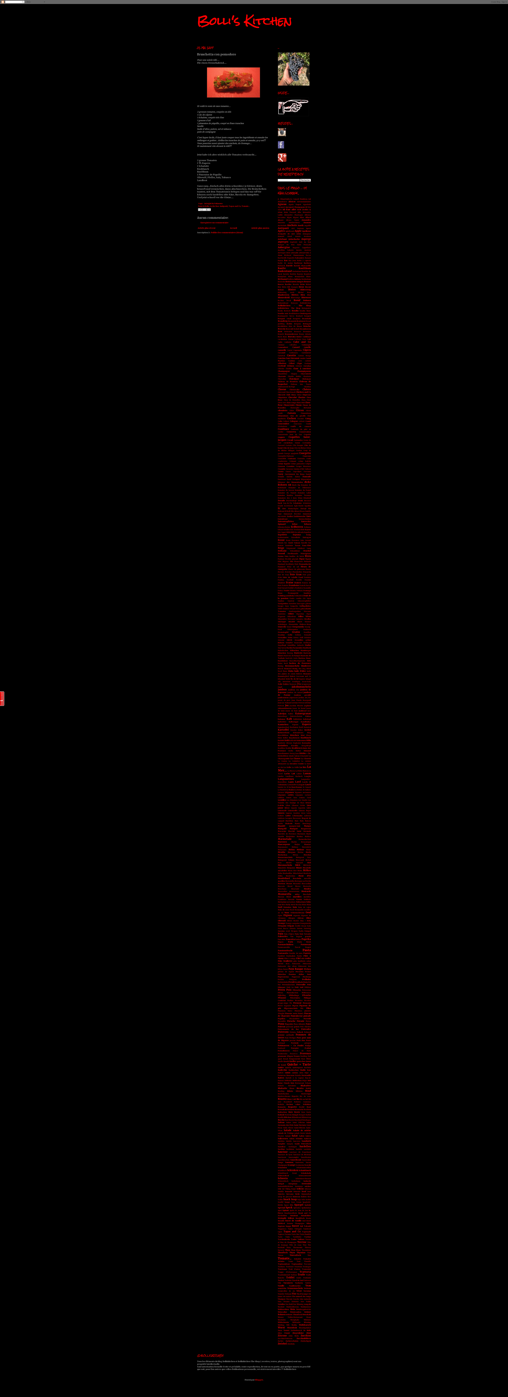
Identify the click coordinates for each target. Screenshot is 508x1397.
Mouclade (295, 889)
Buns (285, 337)
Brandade (306, 319)
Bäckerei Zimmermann (294, 255)
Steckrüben (282, 1216)
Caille (280, 342)
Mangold (282, 828)
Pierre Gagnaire (284, 1006)
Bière (284, 287)
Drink (300, 501)
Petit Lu (290, 987)
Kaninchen (283, 724)
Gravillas (307, 632)
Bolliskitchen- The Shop (289, 308)
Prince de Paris (302, 1051)
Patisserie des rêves (287, 966)
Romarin (281, 1107)
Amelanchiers (294, 223)
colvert (302, 421)
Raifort (280, 1073)
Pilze (308, 1008)
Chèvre (307, 389)
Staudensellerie (290, 1213)
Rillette (290, 1091)
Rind (308, 1090)
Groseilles (299, 640)
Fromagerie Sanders (299, 593)
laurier (280, 787)
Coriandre (298, 440)
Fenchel (307, 551)
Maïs (302, 821)
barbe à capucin (304, 261)
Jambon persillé (302, 695)
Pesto (305, 982)
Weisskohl (306, 1315)
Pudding (303, 1056)
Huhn (290, 671)
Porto (308, 1040)
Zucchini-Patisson (285, 1338)
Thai (304, 1245)
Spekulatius (306, 1208)
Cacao (290, 339)
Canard (296, 347)
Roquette (292, 1107)
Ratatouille (306, 1075)
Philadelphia (295, 998)
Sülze (308, 1223)
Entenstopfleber (286, 521)
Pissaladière (294, 1019)
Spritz (292, 1210)
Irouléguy (296, 682)
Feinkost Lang (304, 548)
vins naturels (305, 1299)
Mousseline (282, 891)
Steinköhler (306, 1216)
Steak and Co (304, 1213)
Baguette (291, 258)
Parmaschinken (285, 944)
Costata (288, 445)
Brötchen (288, 332)
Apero (308, 228)
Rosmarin (299, 1109)
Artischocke (294, 239)
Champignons (304, 371)
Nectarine (282, 902)
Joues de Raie (292, 711)
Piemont (297, 1003)
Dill (289, 485)
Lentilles (282, 800)
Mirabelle (307, 868)
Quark (286, 1061)
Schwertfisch (283, 1181)
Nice (283, 905)
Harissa (301, 658)
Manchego (306, 823)
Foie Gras (296, 574)
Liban (288, 805)
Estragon (307, 537)
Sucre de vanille (293, 1220)
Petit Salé (299, 987)
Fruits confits (295, 598)
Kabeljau (282, 713)
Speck (289, 1207)
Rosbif (301, 1107)
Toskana (281, 1267)
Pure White (306, 1059)
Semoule (288, 1191)
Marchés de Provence (287, 834)
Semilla (281, 1191)
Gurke (308, 645)
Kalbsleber (282, 722)
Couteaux (292, 459)
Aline (302, 217)
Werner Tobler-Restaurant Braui (294, 1317)
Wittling (281, 1325)
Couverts (301, 459)
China (293, 395)
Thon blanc (296, 1250)
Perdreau (307, 977)
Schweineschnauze (303, 1179)
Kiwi (303, 735)
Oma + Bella (305, 921)
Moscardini (306, 884)
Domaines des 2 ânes (287, 498)
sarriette (307, 1149)
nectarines (291, 902)
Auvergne (282, 253)
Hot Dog (302, 669)
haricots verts (292, 658)
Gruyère (289, 643)
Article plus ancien (260, 228)
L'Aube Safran (294, 756)
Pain (280, 933)
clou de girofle (297, 416)
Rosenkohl (282, 1109)
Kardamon (294, 727)
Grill (301, 638)
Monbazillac (287, 873)
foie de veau (283, 575)
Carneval (281, 356)
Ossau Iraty (306, 926)
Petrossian (306, 990)
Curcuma (307, 472)
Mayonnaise (283, 847)
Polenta (293, 1032)
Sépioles (281, 1194)
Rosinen (290, 1109)
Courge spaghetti (291, 453)
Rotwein (288, 1115)
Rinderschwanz (284, 1096)
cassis (302, 358)
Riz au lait (304, 1099)
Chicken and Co (303, 392)
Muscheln (307, 894)
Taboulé (307, 1226)
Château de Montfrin (288, 382)
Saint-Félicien (299, 1128)
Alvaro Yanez (292, 220)
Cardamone (306, 353)
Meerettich (306, 847)
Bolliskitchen (305, 303)
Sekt (279, 1189)
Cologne (294, 421)
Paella (301, 931)
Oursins (281, 931)
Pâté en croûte (303, 958)
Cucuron (289, 469)
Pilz (301, 1008)
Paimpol (308, 931)
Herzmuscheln (292, 666)
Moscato (281, 886)
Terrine (301, 1242)
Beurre (307, 281)
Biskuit (281, 290)
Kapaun (295, 725)
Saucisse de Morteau (302, 1155)
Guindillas (291, 645)
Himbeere (306, 666)
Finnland (281, 564)
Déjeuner (281, 482)
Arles (298, 234)
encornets (282, 516)
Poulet (300, 1045)
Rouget (295, 1115)
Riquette (295, 1096)
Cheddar (307, 387)
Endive (290, 516)
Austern (307, 250)
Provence (305, 1053)
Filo (291, 561)
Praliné (308, 1048)
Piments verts (291, 1013)
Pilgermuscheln (291, 1008)
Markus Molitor (304, 836)
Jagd (280, 687)
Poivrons (283, 1031)
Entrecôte (306, 521)
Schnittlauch (305, 1170)
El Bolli (288, 511)
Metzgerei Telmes (286, 860)
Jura (309, 711)
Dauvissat (282, 479)
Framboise (294, 585)
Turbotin (288, 1280)
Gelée (280, 609)
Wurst (281, 1327)
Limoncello (292, 811)
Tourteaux (282, 1269)
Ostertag (307, 928)
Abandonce (282, 202)
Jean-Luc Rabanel (285, 703)
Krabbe (288, 748)
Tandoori (307, 1229)
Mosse (297, 886)
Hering (280, 666)
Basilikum (305, 268)
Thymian (301, 1252)
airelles (305, 210)
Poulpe (308, 1046)
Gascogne (301, 604)
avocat (302, 253)
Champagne (284, 371)
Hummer (307, 674)
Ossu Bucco (283, 928)
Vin (294, 1293)
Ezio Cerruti (306, 540)
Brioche (307, 326)
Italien (286, 684)
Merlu (308, 852)
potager (308, 1043)
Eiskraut (281, 511)
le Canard (307, 787)
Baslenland (296, 271)
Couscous (307, 456)
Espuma (297, 534)
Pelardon (282, 974)
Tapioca (281, 1234)
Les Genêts (302, 800)
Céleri (291, 363)
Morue (289, 884)
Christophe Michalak (300, 408)
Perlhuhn (306, 979)
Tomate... (246, 206)
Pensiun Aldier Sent (300, 974)
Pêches (307, 969)
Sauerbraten (306, 1157)
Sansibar (282, 1147)
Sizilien (304, 1197)
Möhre (307, 870)
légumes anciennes (303, 792)
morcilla (307, 878)
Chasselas (282, 379)
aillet (293, 209)
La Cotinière (294, 761)
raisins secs (297, 1073)
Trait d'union (294, 1269)
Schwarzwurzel (305, 1176)
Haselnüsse (283, 661)
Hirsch (280, 669)
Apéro (281, 231)
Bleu (303, 295)
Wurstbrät (292, 1327)
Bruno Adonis (305, 334)
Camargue (306, 345)
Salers (308, 1136)
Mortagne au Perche (303, 881)
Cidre (291, 411)
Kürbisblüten (283, 756)
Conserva (291, 432)
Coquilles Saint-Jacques (294, 438)
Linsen (281, 813)
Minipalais (291, 868)
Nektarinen (301, 902)
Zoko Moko (294, 1336)
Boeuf (297, 300)
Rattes (281, 1078)
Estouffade (295, 537)
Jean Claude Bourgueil (301, 700)
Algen (289, 217)
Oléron (300, 918)
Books (280, 311)
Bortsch (287, 311)
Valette (308, 1283)
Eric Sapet (282, 532)
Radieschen (294, 1070)
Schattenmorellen (303, 1168)
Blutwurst (306, 297)
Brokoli (297, 329)
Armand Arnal (285, 236)
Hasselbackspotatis (297, 661)
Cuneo (288, 472)
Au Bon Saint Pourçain (299, 245)
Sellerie (300, 1189)
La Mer (303, 767)
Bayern (300, 274)
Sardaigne (293, 1147)
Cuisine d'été (299, 469)
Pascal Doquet (303, 947)
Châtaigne (306, 379)
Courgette (305, 453)
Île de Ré (294, 679)
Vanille (281, 1286)
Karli (301, 727)
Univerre (307, 1280)
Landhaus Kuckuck (294, 776)
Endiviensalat (299, 516)
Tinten (280, 1255)
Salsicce (307, 1139)
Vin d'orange (302, 1294)
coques (281, 437)
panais (308, 936)
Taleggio (298, 1229)
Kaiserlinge (282, 716)
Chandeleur (282, 374)
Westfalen (282, 1320)
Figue (302, 559)
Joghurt (307, 706)
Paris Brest (304, 942)
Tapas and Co (235, 206)
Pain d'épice (289, 934)
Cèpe (299, 363)
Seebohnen (295, 1181)
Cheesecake (294, 390)
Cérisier (299, 366)
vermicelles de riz (286, 1291)
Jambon (282, 689)
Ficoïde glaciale (291, 559)
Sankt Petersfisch (303, 1144)
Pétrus (280, 993)
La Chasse (295, 758)
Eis (309, 509)
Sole (303, 1200)
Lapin (291, 782)
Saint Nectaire (300, 1125)
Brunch (281, 334)
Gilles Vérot (304, 616)
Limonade (282, 811)
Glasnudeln (293, 624)
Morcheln (297, 878)
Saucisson (282, 1157)
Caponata (297, 350)
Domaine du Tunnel (287, 493)
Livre (303, 813)
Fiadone (281, 559)
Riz (298, 1099)
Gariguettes (283, 604)
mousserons (294, 891)
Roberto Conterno (302, 1102)
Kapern (306, 724)
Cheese (282, 389)
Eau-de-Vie (287, 503)
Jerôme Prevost (298, 703)
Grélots (298, 635)
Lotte (288, 815)
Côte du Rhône (300, 448)
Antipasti (224, 206)
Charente (282, 376)
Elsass (302, 511)
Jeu (287, 705)
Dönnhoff (307, 498)
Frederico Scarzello (303, 588)
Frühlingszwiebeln (286, 596)
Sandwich (306, 1141)
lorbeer (281, 816)
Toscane (307, 1264)
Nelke (308, 902)
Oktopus (291, 918)
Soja (299, 1200)
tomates (297, 1259)
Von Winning (298, 1304)
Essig (308, 535)
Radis (303, 1070)
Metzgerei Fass (303, 857)
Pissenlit (307, 1019)
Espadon (307, 532)
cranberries (282, 461)
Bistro (292, 289)
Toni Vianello (304, 1261)
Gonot (289, 627)
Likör (309, 808)
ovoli (288, 931)
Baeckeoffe (282, 258)
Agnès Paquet (295, 204)
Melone (300, 849)
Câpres (307, 350)
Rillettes (299, 1091)
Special (281, 1208)
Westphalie (294, 1320)
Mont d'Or (304, 876)
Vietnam (288, 1294)
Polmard (307, 1032)
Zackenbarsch (296, 1330)
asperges (283, 241)
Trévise (294, 1275)
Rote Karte (306, 1112)
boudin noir (283, 313)
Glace (299, 622)
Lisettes (296, 813)
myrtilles (297, 897)
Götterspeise (292, 629)
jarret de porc (284, 700)
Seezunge (299, 1186)
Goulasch (307, 629)
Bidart (308, 284)
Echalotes (297, 503)
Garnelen (292, 604)
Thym (292, 1252)
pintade (307, 1016)
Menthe (281, 852)
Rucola (281, 1120)
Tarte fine (295, 1234)
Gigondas (300, 614)
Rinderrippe (306, 1094)
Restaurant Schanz (303, 1083)
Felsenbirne (295, 551)
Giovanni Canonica (295, 619)
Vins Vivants (284, 1302)
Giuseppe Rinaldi (286, 622)
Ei (279, 508)
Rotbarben (282, 1112)
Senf (304, 1191)
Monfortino (290, 876)
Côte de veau (288, 448)
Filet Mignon (283, 561)
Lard (298, 781)
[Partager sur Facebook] (207, 209)
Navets (299, 899)
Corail (290, 440)
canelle (307, 347)
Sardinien (290, 1149)
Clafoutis (291, 413)
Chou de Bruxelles (292, 400)
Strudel (281, 1221)
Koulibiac (281, 748)
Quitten (288, 1068)
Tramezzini (306, 1269)
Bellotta (297, 279)
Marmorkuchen (304, 839)
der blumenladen (295, 482)
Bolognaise (306, 308)
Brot (280, 331)
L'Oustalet (304, 756)
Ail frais (286, 209)
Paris (290, 942)
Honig (295, 669)
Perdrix (281, 979)
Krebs (291, 751)
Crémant (292, 461)
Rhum (292, 1088)
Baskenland (285, 271)
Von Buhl (289, 1304)
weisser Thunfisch (294, 1315)
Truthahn (307, 1278)
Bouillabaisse (294, 313)
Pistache (291, 1021)
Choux (299, 405)
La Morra (291, 771)
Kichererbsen (283, 733)
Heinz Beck (283, 663)
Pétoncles (297, 990)
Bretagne (307, 324)
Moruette (297, 884)
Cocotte (300, 419)
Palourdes (283, 936)
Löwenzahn (297, 816)
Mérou (295, 855)
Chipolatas (282, 397)
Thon (287, 1250)
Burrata (292, 336)
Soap (294, 1199)
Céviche (281, 369)
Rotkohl (281, 1115)
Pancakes (281, 939)
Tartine (307, 1237)
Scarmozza (299, 1165)
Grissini (281, 640)
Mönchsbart (298, 873)
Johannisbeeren (285, 708)
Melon (292, 849)
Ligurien (301, 808)
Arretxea (307, 236)
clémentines (283, 416)
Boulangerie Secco (286, 316)
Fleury (308, 569)
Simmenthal (306, 1194)
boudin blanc (305, 311)
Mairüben (289, 821)
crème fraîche (304, 461)
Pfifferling (282, 995)
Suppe (288, 1226)
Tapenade (306, 1232)
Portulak (294, 1043)
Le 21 (286, 787)
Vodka (308, 1302)
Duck (280, 503)
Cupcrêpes (297, 472)
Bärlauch (281, 266)
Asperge (306, 239)
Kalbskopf (307, 719)
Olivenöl (282, 920)
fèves (308, 556)
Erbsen (307, 524)
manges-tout (294, 826)
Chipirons (306, 395)
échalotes (307, 503)
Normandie (299, 910)
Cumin (281, 472)
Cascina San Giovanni (288, 358)
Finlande (307, 561)
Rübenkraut (296, 1117)
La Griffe (295, 767)
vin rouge (307, 1296)
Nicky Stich (290, 905)
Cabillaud (307, 337)
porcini (293, 1040)
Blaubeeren (283, 295)
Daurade (307, 476)
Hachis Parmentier (295, 648)
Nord (292, 910)
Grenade (307, 635)
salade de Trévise (286, 1133)
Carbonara (293, 353)
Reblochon (297, 1081)
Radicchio (282, 1070)
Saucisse (283, 1151)
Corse (297, 443)
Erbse (295, 524)
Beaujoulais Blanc (303, 277)
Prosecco (294, 1054)
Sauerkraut (295, 1160)
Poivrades (306, 1029)
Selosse (308, 1189)
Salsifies (281, 1141)
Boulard (299, 316)
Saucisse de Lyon (285, 1155)
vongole (307, 1304)
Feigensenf (291, 548)
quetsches (301, 1061)
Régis (304, 1081)
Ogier (280, 915)
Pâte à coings (290, 958)
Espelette (282, 534)
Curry (280, 474)
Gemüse (286, 609)
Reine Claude (284, 1083)
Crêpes (308, 464)
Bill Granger (292, 287)
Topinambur (297, 1264)
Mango (307, 826)
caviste (308, 361)
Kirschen (294, 735)
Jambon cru (293, 690)
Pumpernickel (294, 1059)
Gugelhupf (282, 645)
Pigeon (295, 1006)
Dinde (294, 485)
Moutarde (306, 891)
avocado (294, 253)
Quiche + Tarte (299, 1064)
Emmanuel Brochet (292, 514)
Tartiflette (297, 1237)
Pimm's (300, 1013)
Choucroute (289, 405)
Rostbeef (307, 1109)
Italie (280, 684)
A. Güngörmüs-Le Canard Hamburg (292, 199)
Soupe (287, 1202)
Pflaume (282, 998)
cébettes (282, 363)
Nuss (286, 912)
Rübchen (287, 1117)
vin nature (287, 1296)
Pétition (308, 987)
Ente (308, 516)
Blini (309, 295)
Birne (301, 287)
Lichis (302, 805)
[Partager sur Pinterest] (209, 209)
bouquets (296, 319)
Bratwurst (301, 321)
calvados (293, 345)
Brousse (297, 332)
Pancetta (290, 939)
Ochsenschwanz (297, 913)
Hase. (308, 658)
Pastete (307, 953)
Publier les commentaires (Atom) (227, 232)
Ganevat (291, 601)
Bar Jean (292, 261)
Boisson (294, 303)
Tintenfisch (295, 1255)
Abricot (292, 201)
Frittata (300, 591)
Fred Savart (282, 588)
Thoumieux (306, 1250)
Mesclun (307, 855)
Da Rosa (300, 474)
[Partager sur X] (204, 209)
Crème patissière (298, 464)
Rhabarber (306, 1085)
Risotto (282, 1099)
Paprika (306, 939)
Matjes (297, 844)
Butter (299, 337)
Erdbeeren (297, 526)
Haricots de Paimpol (292, 656)
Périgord (292, 979)
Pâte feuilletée (285, 961)
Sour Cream (296, 1202)
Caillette (287, 342)
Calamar (281, 345)
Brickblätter (282, 326)
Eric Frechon (295, 530)
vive (302, 1302)
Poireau (281, 1026)
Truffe (301, 1274)
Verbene (307, 1288)
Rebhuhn (288, 1081)
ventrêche (282, 1288)
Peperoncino (283, 977)
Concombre (283, 423)
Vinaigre (281, 1299)
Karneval (307, 727)
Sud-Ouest (306, 1221)
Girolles (307, 619)
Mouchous (282, 889)
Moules (307, 889)
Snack (286, 1199)
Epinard (281, 524)
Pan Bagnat (296, 936)
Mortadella (289, 881)
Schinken (292, 1170)
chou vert (301, 403)
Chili (288, 395)
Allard (308, 217)
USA (279, 1283)
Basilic (282, 268)
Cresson (281, 466)
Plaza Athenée (299, 1024)
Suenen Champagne (295, 1223)
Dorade (281, 500)
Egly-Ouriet (298, 506)
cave (300, 361)
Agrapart (281, 207)
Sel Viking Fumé (289, 1189)
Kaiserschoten (296, 716)
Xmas (280, 1330)
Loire (309, 813)
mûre (297, 894)
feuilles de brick (296, 556)
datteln (289, 477)
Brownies (307, 332)
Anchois (292, 225)
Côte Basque (298, 445)
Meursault (300, 860)
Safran (281, 1122)
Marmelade (285, 839)
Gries (290, 638)
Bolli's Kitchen (244, 20)
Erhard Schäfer (284, 530)
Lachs (287, 773)
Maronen (282, 842)
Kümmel (307, 751)
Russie (291, 1120)
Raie (309, 1070)
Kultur (298, 751)
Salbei (301, 1136)
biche (302, 284)
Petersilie (301, 984)
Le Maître (290, 790)
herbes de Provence (300, 663)
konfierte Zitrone (285, 743)
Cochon (291, 418)
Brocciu (281, 329)
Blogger (259, 1380)
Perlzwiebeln (283, 982)
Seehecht (307, 1181)
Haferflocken (283, 650)
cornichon (288, 443)
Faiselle (304, 543)
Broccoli (289, 329)
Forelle (299, 580)
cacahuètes (282, 339)
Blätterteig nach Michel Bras (294, 292)
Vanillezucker (295, 1286)
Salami (288, 1136)
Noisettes (287, 907)
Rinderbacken (283, 1094)
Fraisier (285, 585)
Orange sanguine (293, 923)
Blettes (294, 295)
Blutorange (295, 298)
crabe (308, 459)
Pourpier (295, 1048)
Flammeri (281, 567)
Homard (287, 669)
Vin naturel (297, 1296)
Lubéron (281, 818)
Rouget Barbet (305, 1115)
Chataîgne (294, 379)
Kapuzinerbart (283, 727)
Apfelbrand (289, 231)
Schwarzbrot (283, 1176)
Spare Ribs (288, 1205)
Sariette (299, 1149)
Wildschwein (283, 1322)
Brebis (289, 324)
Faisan (297, 543)
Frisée (286, 591)
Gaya (287, 606)
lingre (308, 811)
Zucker (280, 1341)
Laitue (299, 774)
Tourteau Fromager (302, 1267)
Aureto (299, 250)
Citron (300, 410)
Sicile (297, 1194)
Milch (297, 865)
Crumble (281, 469)
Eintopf (303, 509)
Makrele (288, 823)
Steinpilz (282, 1218)
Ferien (281, 556)
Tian (309, 1253)
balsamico (299, 258)
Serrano (289, 1194)
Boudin (295, 311)
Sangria (290, 1144)
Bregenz (297, 324)
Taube (293, 1239)
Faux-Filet (306, 545)
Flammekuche (305, 564)
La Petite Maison (302, 771)
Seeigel (281, 1184)
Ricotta (300, 1088)
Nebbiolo (307, 899)
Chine (299, 395)
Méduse (295, 847)
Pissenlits (282, 1021)
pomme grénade (286, 1035)
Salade (287, 1130)
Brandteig (283, 321)
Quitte (281, 1067)
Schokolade (306, 1173)
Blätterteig (305, 290)
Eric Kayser (306, 530)
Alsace (280, 220)
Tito (309, 1255)
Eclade (280, 506)
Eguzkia (308, 506)
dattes (297, 477)
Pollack (300, 1032)
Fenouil (281, 553)
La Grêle (287, 767)
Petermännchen (288, 985)
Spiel (280, 1210)
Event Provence (292, 540)
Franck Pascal (305, 585)
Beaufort (307, 274)
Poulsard (281, 1048)
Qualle (280, 1061)
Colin (280, 421)
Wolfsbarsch (305, 1325)
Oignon (287, 915)
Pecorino (299, 972)
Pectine (308, 972)
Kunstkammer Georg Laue (288, 753)
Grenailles (282, 638)
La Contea (282, 761)
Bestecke (281, 282)
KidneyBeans (298, 733)
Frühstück (298, 596)
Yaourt (286, 1330)
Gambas (281, 601)
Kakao (308, 716)
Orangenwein (305, 923)
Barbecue (298, 263)
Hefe (309, 661)
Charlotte (307, 376)
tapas (280, 1232)
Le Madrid (282, 790)
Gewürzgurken (295, 611)
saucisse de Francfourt (300, 1152)
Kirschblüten (283, 735)
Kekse (300, 730)
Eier (284, 509)
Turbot (281, 1280)
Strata (308, 1218)
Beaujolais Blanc (285, 277)
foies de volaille (290, 577)
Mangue (294, 828)
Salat (295, 1135)
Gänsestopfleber (304, 601)
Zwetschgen (306, 1341)
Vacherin (299, 1283)
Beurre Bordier (285, 284)
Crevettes (290, 466)
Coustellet (282, 459)
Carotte (291, 355)
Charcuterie (306, 374)
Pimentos (298, 1011)
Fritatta (293, 591)
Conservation (305, 432)
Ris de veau (305, 1096)
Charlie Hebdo (294, 376)
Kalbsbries (297, 719)
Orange (281, 923)
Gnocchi (282, 627)
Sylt (301, 1226)
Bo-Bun (281, 300)
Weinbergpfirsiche (303, 1309)
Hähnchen (294, 650)
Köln (308, 740)
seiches (308, 1186)
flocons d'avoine (285, 572)
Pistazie (300, 1021)
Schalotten (282, 1168)
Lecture (281, 792)
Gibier (291, 614)
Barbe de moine (285, 263)
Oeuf (308, 912)
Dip (299, 485)
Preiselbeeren (284, 1051)
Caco (304, 339)
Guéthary (307, 643)
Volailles (281, 1304)
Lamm (307, 773)
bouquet (307, 316)
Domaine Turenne (303, 495)
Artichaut (282, 239)
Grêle (290, 635)
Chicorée (281, 395)
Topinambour (284, 1264)
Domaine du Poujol (303, 490)
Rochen (290, 1104)
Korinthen (283, 745)
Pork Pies (301, 1040)
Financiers (298, 561)
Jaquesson (293, 698)
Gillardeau (291, 616)
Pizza (281, 1023)
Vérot (299, 1291)
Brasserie (292, 321)
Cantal (289, 350)
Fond (300, 577)
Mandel (281, 826)
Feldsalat (282, 551)
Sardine (281, 1149)
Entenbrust (282, 519)
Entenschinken (305, 519)
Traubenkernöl (284, 1275)
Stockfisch (300, 1218)
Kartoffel (283, 729)
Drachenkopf (291, 501)
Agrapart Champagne (295, 207)
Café (309, 339)
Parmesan (306, 944)
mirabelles (282, 871)
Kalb (289, 718)
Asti (300, 242)
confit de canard (301, 426)
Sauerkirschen (284, 1160)
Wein (292, 1309)
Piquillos (281, 1019)
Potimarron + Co (287, 1045)
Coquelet (307, 434)
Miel (309, 863)
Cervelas (307, 366)
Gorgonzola (298, 627)
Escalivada (299, 532)
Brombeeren (305, 329)
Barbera (307, 263)
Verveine (307, 1291)
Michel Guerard (294, 863)
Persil (291, 982)
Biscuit (308, 287)
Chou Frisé (306, 400)
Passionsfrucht (285, 950)
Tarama (288, 1234)
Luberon (307, 816)
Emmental (307, 514)
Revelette (292, 1086)
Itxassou (292, 684)
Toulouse (290, 1267)
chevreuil (281, 392)
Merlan (300, 852)
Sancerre (296, 1141)
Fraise (289, 582)
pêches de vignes (286, 972)
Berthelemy (306, 279)
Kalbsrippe (293, 722)
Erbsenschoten (284, 527)
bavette (286, 274)
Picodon (307, 1000)
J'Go (299, 684)
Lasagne (301, 785)
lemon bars (291, 798)
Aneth (300, 225)
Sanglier (281, 1144)
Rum (286, 1120)
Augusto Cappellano (302, 248)
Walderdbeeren (292, 1307)
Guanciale (298, 643)
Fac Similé (288, 543)
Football (290, 580)
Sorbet (308, 1200)
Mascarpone (284, 844)
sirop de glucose (285, 1197)
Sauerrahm (306, 1160)
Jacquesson (306, 684)
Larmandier (292, 785)
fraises (297, 582)
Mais (296, 821)
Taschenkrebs (284, 1239)
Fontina (281, 580)
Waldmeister (306, 1307)
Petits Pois (284, 989)
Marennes (301, 834)
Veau (308, 1285)
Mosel (289, 886)
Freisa (280, 591)
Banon (280, 261)
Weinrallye (282, 1312)
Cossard (281, 445)
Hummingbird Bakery (286, 676)
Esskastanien (283, 537)
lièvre (287, 808)
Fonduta (307, 577)
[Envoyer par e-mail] (199, 209)
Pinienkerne (297, 1016)
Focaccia (307, 572)
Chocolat (292, 397)
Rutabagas (306, 1120)
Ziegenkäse (298, 1333)
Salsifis (289, 1141)
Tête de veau (295, 1245)
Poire (308, 1024)
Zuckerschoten (292, 1341)
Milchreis (307, 865)
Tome (290, 1261)
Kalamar (281, 719)
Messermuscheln (285, 857)
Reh (309, 1081)
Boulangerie (305, 313)
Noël (280, 907)
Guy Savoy (282, 648)
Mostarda (307, 886)
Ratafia (298, 1075)
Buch (280, 337)
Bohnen (307, 300)
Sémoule (296, 1191)
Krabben (296, 748)
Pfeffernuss (306, 993)
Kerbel (307, 730)
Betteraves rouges (294, 281)
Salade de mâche (302, 1130)
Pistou (308, 1021)
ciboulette (282, 410)
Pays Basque (296, 968)
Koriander (306, 743)
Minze (299, 868)
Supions (281, 1226)
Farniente (289, 545)
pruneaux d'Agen (285, 1056)
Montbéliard (284, 878)
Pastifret (281, 956)
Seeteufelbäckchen (285, 1186)
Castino (291, 361)
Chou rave (282, 403)
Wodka (294, 1325)
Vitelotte (295, 1302)
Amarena (281, 223)
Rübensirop (306, 1117)
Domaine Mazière (285, 495)
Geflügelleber (305, 606)
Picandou (299, 1000)
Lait (293, 773)
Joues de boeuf (298, 708)
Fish (296, 564)
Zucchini (306, 1335)
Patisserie (296, 964)
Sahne (288, 1122)
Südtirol (281, 1223)
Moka (280, 873)
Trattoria (305, 1271)
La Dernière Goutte (295, 764)
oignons (296, 915)
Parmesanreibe (284, 947)
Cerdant (307, 363)
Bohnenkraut (283, 303)
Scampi (291, 1165)
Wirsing (307, 1322)
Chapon (294, 374)
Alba (299, 212)
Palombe (307, 934)
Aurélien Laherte (286, 250)
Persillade (298, 982)
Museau (281, 897)
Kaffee (290, 714)
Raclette (307, 1068)
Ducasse (307, 501)
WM (287, 1325)
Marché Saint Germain (299, 831)
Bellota (291, 279)
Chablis (289, 369)
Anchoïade (282, 225)
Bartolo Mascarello (302, 266)
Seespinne (292, 1184)
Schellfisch (282, 1170)
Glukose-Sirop (305, 624)
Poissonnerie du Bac (288, 1029)
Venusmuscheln (295, 1288)
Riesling (281, 1091)
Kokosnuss (301, 740)
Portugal (281, 1043)
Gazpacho (294, 606)
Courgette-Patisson (286, 456)
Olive (308, 918)
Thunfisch (283, 1252)
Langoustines (286, 779)
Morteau (281, 884)
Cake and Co (302, 341)
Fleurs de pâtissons (296, 569)
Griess (296, 638)
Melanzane (282, 850)
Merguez (291, 852)
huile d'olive (300, 671)
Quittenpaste (297, 1068)
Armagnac (307, 234)
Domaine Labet (304, 493)
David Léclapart (293, 479)
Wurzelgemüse (305, 1328)
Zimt (308, 1333)
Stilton (291, 1218)
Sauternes (299, 1162)
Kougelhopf (306, 746)
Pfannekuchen (292, 993)
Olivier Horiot (293, 921)
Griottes (307, 638)
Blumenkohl (284, 297)
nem (279, 905)
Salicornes (283, 1138)
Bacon (308, 255)
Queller (292, 1061)
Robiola (281, 1104)
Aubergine (284, 247)
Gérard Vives (295, 609)
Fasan (297, 545)
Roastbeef (288, 1102)
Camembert (283, 347)
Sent (309, 1191)
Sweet (295, 1226)
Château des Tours (301, 384)
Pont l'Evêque (290, 1038)
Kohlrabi (292, 740)
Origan (290, 926)
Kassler (294, 730)
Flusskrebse (297, 572)
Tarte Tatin (284, 1237)
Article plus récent (207, 228)
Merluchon (282, 855)
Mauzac (307, 844)
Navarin (291, 899)
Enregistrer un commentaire (214, 222)
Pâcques (294, 931)
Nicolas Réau (301, 905)
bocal (289, 300)
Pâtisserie (307, 964)
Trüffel (290, 1277)
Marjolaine (290, 836)
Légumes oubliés (286, 795)
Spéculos (297, 1208)
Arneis (298, 236)
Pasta (307, 950)
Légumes (289, 792)
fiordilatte (290, 564)
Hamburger (306, 650)
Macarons (297, 818)
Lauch (308, 784)
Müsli (288, 897)
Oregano (282, 926)
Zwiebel (282, 1343)
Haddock (307, 648)
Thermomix (297, 1247)
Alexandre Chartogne (293, 215)
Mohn (299, 871)
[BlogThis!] (202, 209)
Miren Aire (292, 871)
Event (281, 540)
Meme (308, 850)
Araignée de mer (286, 234)
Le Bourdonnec (295, 787)
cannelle (282, 350)
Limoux (302, 811)
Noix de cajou (304, 907)
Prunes (297, 1056)
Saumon (289, 1162)
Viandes (281, 1294)
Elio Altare (295, 511)
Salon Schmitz (296, 1139)
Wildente (307, 1320)
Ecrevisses (288, 506)
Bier (279, 287)
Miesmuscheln (285, 865)
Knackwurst (294, 738)
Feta (286, 556)
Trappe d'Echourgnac (287, 1272)
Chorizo (301, 397)
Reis (292, 1083)
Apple (298, 231)
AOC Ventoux (297, 228)
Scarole (307, 1165)
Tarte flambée (305, 1234)
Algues (296, 217)
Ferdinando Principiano (299, 554)
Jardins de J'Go (304, 698)
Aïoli (299, 210)
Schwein (283, 1178)
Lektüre (281, 798)
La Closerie (306, 759)
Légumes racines (303, 795)
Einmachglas (293, 509)
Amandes (306, 220)
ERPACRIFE (290, 532)
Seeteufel (306, 1183)
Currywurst (290, 474)
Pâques (281, 942)
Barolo (289, 265)
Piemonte (307, 1003)
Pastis (299, 956)
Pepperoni (296, 977)
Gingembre (282, 619)
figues (308, 559)
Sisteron (296, 1197)
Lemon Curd (305, 798)
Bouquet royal (284, 319)
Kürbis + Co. (305, 753)
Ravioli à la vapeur (295, 1078)
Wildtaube (296, 1322)
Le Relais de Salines (303, 790)
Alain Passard (290, 212)
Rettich (281, 1086)
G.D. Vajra (307, 598)
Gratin (296, 632)
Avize (288, 253)
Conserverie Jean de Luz (290, 434)
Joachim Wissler (296, 706)
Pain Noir (299, 934)
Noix (295, 907)
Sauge (280, 1162)
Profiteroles (282, 1054)
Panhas (298, 939)
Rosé (309, 1107)
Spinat (285, 1210)
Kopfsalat (297, 743)
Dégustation (306, 479)
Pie (291, 1003)
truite (298, 1278)
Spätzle (308, 1205)
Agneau (282, 204)
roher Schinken (303, 1104)
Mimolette (282, 868)
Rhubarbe (282, 1088)
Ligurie (294, 808)
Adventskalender (304, 202)
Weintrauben (295, 1312)
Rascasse (290, 1075)
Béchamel (283, 279)
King (309, 733)
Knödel (281, 740)
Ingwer (302, 679)
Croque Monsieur (303, 466)
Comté (308, 421)
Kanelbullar (306, 722)
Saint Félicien (299, 1122)
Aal (309, 199)
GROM (289, 640)
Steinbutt (294, 1216)
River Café (291, 1099)
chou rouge (291, 403)
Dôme (300, 498)
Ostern (299, 928)
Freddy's (291, 588)
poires (297, 1027)
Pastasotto (283, 953)
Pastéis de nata (296, 953)
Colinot (286, 421)
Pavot (285, 969)
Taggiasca (282, 1229)
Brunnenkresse (291, 334)
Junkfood (303, 711)
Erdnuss (307, 527)
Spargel (298, 1204)
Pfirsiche (306, 995)
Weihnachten (283, 1309)
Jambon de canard (295, 692)
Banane (308, 258)
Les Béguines (292, 800)
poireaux (289, 1027)
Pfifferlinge (294, 995)
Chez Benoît (290, 392)
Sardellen (305, 1146)
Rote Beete (294, 1112)
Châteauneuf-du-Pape (286, 387)
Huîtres (299, 674)
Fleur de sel (293, 567)
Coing (308, 418)
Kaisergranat (303, 713)
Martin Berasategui (301, 842)
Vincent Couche (292, 1299)
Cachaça (297, 339)
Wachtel (281, 1307)
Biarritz (296, 284)
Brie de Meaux (295, 326)
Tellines (301, 1239)
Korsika (294, 746)
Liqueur (289, 813)
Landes (281, 776)
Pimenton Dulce (285, 1011)
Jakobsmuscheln (301, 686)
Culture (308, 469)
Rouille (281, 1117)
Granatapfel (283, 632)
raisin (287, 1072)
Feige (281, 548)
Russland (298, 1120)
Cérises (290, 366)
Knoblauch (306, 738)
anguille (307, 225)
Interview (286, 682)
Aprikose (306, 231)
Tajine (290, 1229)
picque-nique (283, 1003)
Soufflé (280, 1202)
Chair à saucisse (302, 368)
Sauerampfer (294, 1157)
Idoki (288, 679)
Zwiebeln (291, 1344)
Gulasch (300, 645)
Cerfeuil (281, 366)
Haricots (298, 653)
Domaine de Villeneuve (300, 488)
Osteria (293, 928)
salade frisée (299, 1133)
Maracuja (282, 831)
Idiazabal (281, 679)
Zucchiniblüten (304, 1338)
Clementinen (306, 413)
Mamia (297, 823)
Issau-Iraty (306, 682)
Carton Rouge (304, 356)
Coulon (299, 450)
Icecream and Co (303, 676)
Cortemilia (306, 443)
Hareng (290, 653)
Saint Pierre (288, 1128)
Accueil (233, 228)
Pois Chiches (305, 1027)
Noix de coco (283, 910)
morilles (281, 881)
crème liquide (284, 464)
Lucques (288, 818)
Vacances (288, 1283)
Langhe (307, 776)
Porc (299, 1038)
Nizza (309, 905)
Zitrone (282, 1335)
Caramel (281, 353)
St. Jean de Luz (301, 1210)
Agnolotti (307, 204)
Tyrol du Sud (297, 1280)
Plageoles (289, 1024)
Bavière (293, 274)
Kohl (286, 740)
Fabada (280, 543)
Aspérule (293, 242)
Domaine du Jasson (286, 490)
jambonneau (283, 698)
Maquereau (306, 829)
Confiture (283, 429)
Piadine (290, 1000)
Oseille (297, 926)
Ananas (307, 222)
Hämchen (282, 653)
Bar (286, 260)
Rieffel (308, 1088)
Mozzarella (284, 894)
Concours (298, 424)
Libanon (295, 805)
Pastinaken (290, 956)
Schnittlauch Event (287, 1173)
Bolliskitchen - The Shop (294, 305)
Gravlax (281, 635)
